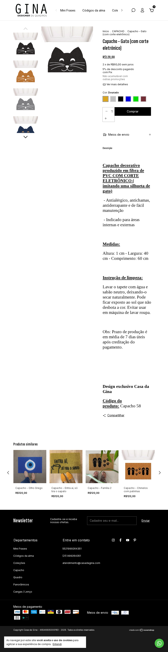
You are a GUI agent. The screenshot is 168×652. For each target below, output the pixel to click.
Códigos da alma (93, 10)
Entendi (57, 644)
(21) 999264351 (71, 555)
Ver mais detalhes (117, 84)
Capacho (18, 570)
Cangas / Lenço (22, 591)
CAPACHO (118, 31)
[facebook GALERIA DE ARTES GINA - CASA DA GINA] (120, 540)
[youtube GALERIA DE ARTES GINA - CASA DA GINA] (127, 540)
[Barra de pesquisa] (133, 11)
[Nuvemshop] (142, 630)
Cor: (111, 92)
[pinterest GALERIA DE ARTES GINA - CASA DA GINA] (134, 540)
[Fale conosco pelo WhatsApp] (159, 643)
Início (106, 31)
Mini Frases (67, 10)
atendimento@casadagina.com (81, 563)
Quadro (17, 577)
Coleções (19, 563)
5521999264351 (72, 548)
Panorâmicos (21, 584)
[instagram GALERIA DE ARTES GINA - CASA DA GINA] (113, 540)
